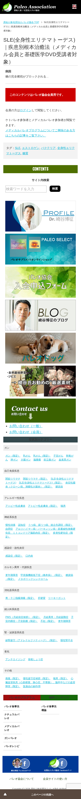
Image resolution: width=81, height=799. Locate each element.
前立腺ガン (50, 459)
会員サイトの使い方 (55, 778)
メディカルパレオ (11, 728)
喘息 (63, 505)
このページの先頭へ (42, 794)
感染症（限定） (14, 555)
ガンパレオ (10, 738)
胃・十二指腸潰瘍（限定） (20, 598)
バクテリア (48, 148)
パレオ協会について (22, 778)
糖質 (25, 153)
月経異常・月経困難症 (55, 617)
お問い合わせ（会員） (26, 432)
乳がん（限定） (42, 455)
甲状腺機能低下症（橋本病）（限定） (42, 575)
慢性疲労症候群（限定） (36, 678)
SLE (17, 148)
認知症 (22, 524)
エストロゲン (30, 148)
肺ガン (14, 459)
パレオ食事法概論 (49, 708)
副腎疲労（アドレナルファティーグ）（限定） (31, 640)
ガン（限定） (12, 455)
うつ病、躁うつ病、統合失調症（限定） (50, 524)
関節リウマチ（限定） (35, 478)
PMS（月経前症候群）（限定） (23, 617)
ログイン (26, 110)
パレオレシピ (11, 746)
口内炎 (29, 555)
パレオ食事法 (11, 706)
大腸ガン (26, 459)
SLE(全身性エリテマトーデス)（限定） (41, 482)
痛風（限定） (12, 678)
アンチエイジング (15, 659)
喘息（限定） (60, 678)
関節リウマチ (12, 478)
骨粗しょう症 (35, 659)
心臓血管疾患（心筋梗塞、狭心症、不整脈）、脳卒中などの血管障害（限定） (40, 682)
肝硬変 (41, 598)
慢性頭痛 (10, 524)
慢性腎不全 (66, 640)
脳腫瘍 (37, 459)
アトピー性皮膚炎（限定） (43, 505)
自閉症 (9, 528)
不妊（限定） (47, 621)
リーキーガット (57, 598)
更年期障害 (11, 575)
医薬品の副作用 (31, 686)
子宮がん (58, 455)
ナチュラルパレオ (11, 716)
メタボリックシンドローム (33, 579)
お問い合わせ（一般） (26, 426)
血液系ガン (65, 459)
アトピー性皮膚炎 (15, 505)
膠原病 (59, 486)
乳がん (27, 455)
